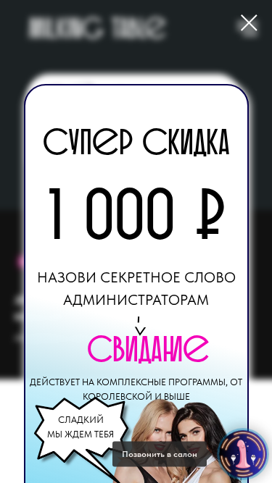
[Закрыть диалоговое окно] (249, 22)
